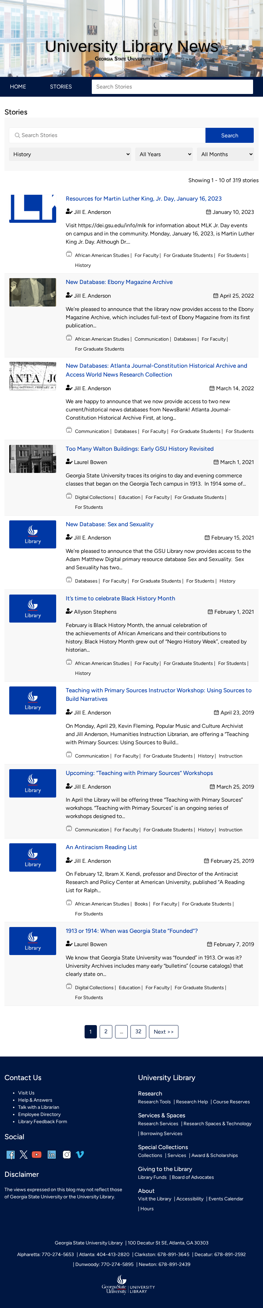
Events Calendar (226, 1199)
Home (18, 86)
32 (138, 1031)
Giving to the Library (165, 1169)
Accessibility (189, 1199)
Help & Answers (35, 1100)
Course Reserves (231, 1102)
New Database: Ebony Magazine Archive (119, 281)
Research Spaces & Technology (217, 1124)
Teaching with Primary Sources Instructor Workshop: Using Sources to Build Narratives (159, 695)
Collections (150, 1155)
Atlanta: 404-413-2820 (104, 1254)
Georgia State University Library (131, 59)
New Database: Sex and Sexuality (109, 524)
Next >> (164, 1031)
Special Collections (163, 1147)
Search (229, 135)
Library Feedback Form (42, 1122)
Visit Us (26, 1093)
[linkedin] (52, 1159)
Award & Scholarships (214, 1155)
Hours (147, 1209)
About (146, 1190)
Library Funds (152, 1177)
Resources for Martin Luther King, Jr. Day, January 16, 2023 (144, 198)
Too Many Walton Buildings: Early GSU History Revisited (140, 448)
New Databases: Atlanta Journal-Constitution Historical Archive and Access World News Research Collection (156, 370)
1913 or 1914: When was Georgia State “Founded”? (132, 930)
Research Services (158, 1124)
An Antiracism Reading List (101, 847)
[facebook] (10, 1159)
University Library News (131, 46)
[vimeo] (80, 1157)
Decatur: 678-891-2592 (220, 1254)
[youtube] (36, 1159)
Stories (61, 86)
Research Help (192, 1102)
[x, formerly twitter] (24, 1157)
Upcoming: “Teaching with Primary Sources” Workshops (139, 772)
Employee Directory (39, 1114)
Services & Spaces (161, 1115)
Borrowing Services (161, 1133)
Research (150, 1093)
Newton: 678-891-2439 (164, 1264)
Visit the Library (154, 1199)
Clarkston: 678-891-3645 (162, 1254)
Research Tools (154, 1102)
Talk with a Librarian (38, 1107)
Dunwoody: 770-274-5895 (104, 1264)
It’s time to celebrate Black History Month (120, 598)
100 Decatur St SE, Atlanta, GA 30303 (168, 1243)
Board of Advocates (193, 1177)
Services (176, 1155)
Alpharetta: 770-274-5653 (45, 1254)
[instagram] (67, 1159)
